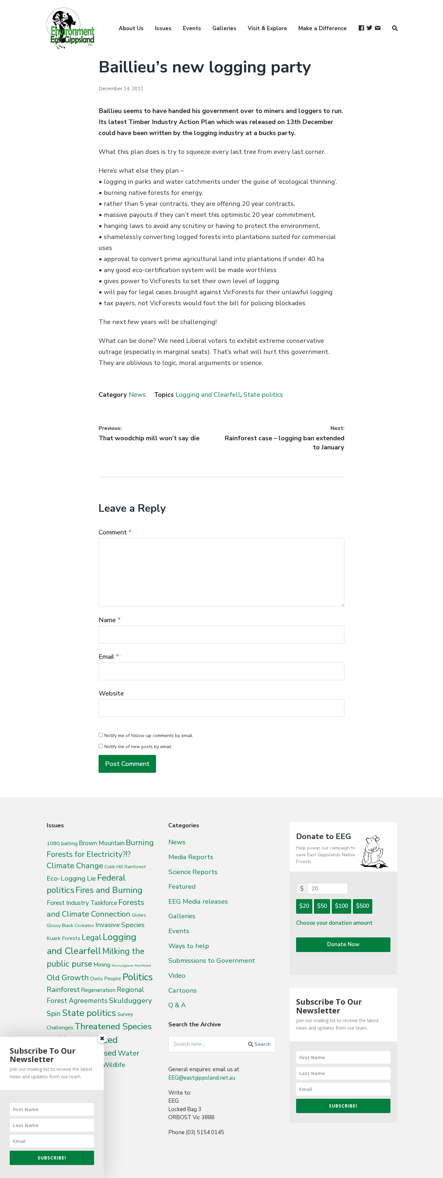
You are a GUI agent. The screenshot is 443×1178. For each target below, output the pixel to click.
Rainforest (63, 990)
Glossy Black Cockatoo (70, 925)
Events (192, 28)
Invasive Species (120, 924)
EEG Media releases (198, 901)
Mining (101, 965)
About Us (131, 28)
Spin (54, 1014)
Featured (182, 886)
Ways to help (188, 945)
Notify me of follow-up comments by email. (148, 736)
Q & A (177, 1004)
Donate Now (343, 944)
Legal (92, 937)
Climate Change (75, 865)
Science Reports (193, 871)
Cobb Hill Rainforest (125, 867)
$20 (304, 906)
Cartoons (182, 990)
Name (110, 620)
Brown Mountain (102, 843)
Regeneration (98, 990)
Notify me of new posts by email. (138, 747)
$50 (322, 906)
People (112, 978)
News (137, 394)
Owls (96, 978)
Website (111, 693)
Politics (137, 977)
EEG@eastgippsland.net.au (201, 1078)
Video (177, 975)
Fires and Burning (109, 890)
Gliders (139, 915)
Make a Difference (322, 28)
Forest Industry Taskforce (82, 903)
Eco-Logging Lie (71, 878)
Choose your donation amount (334, 923)
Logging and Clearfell (207, 394)
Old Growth (68, 977)
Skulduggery (130, 1001)
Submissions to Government (211, 960)
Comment (115, 532)
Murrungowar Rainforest (131, 965)
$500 (362, 906)
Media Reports (190, 856)
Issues (163, 28)
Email (109, 656)
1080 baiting (62, 843)
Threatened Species (113, 1027)
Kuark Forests (63, 938)
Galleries (224, 28)
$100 (341, 906)
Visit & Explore (267, 28)
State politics (263, 394)
